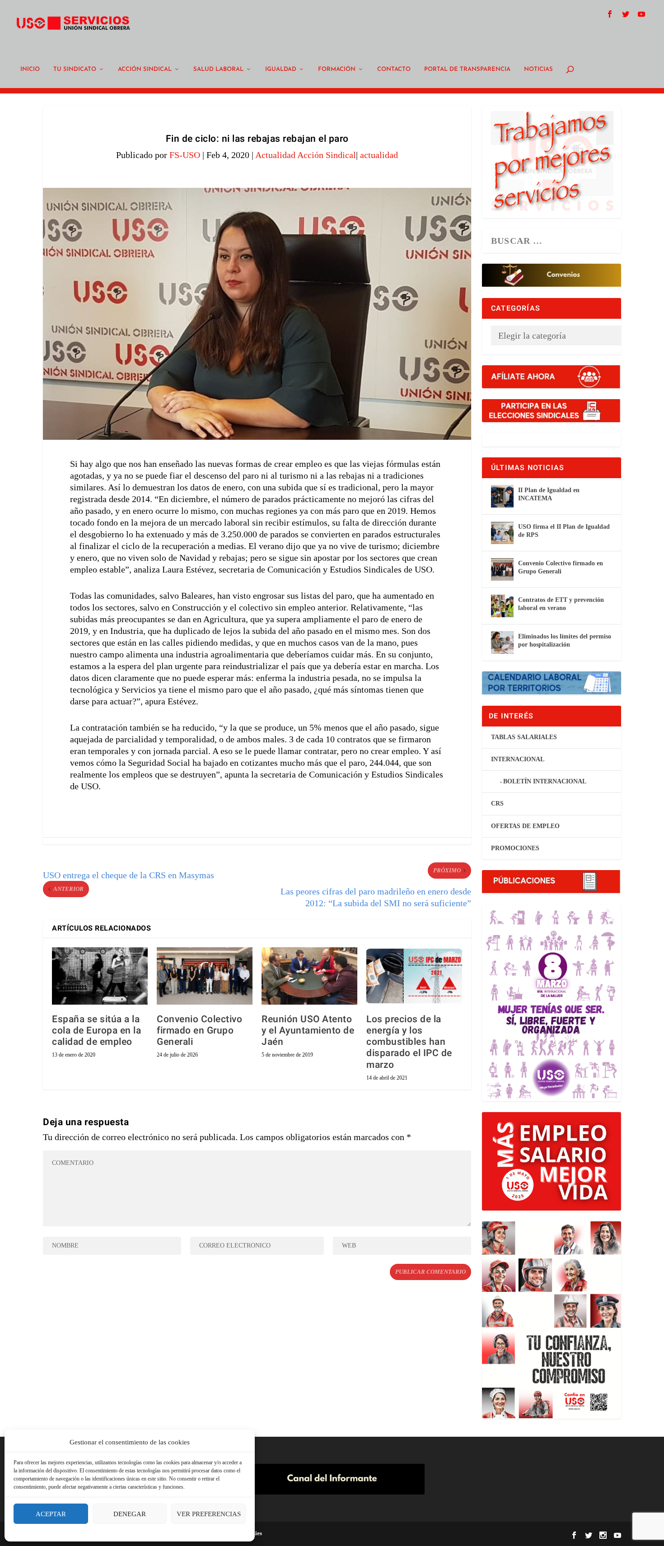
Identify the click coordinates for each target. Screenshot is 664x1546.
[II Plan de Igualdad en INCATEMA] (502, 496)
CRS (497, 803)
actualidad (379, 155)
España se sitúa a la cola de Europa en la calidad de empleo (96, 1030)
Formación (336, 69)
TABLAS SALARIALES (524, 737)
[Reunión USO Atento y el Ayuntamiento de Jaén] (309, 976)
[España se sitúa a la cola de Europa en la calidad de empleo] (100, 976)
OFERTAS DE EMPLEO (525, 826)
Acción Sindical (145, 69)
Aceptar (51, 1514)
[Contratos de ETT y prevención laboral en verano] (502, 606)
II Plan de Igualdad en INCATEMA (549, 494)
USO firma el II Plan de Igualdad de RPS (564, 530)
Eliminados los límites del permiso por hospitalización (564, 640)
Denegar (129, 1514)
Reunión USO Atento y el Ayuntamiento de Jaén (308, 1030)
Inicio (30, 69)
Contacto (394, 69)
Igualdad (280, 69)
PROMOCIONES (515, 848)
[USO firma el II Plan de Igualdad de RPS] (502, 533)
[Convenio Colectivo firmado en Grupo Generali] (205, 976)
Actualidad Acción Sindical (305, 155)
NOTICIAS (538, 69)
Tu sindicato (74, 69)
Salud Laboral (218, 69)
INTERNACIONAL (517, 759)
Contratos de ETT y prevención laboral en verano (561, 603)
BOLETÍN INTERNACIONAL (544, 781)
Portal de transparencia (467, 69)
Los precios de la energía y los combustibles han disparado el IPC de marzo (409, 1042)
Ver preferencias (209, 1514)
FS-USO (184, 155)
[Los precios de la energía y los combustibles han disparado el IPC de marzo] (414, 976)
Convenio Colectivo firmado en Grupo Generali (199, 1030)
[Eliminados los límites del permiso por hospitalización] (502, 642)
